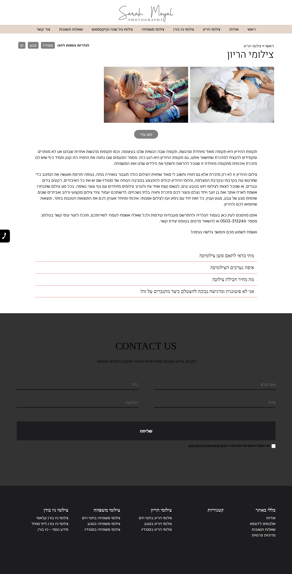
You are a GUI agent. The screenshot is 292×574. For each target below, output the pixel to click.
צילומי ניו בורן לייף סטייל (50, 523)
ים (21, 45)
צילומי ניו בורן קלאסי (52, 517)
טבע (33, 45)
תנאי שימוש (218, 445)
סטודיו (48, 45)
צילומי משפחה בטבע (104, 523)
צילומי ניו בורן (183, 29)
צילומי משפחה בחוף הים (101, 517)
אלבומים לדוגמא (263, 523)
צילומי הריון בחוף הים (155, 517)
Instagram (33, 14)
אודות (234, 29)
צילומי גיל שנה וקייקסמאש (112, 29)
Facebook (24, 14)
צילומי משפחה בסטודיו (102, 529)
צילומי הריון (211, 29)
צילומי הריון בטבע (158, 523)
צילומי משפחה (153, 29)
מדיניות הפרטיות (199, 445)
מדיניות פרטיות (264, 535)
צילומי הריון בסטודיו (156, 529)
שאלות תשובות (71, 29)
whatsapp (16, 14)
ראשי (252, 29)
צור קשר (43, 29)
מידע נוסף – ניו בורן (53, 529)
